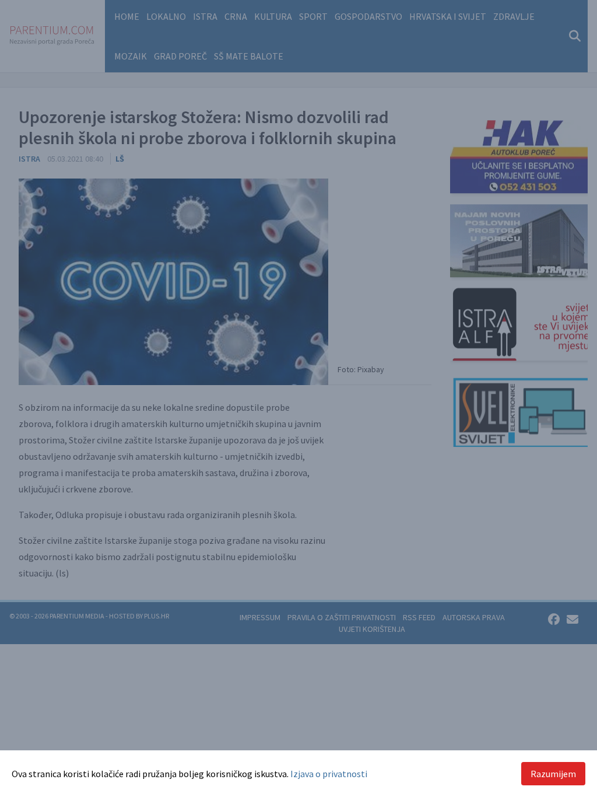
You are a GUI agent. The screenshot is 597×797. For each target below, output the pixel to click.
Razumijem (553, 773)
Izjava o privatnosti (328, 773)
